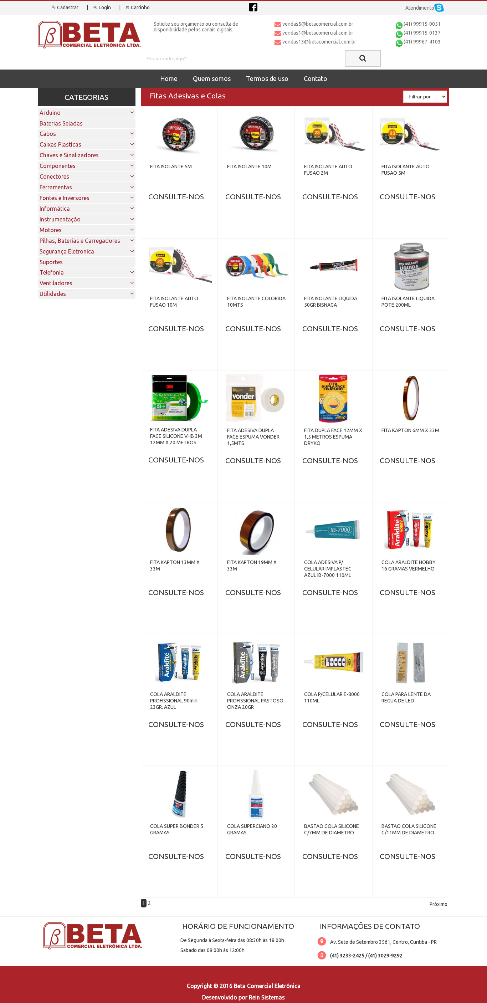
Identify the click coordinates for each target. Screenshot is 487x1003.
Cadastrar (67, 7)
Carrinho (140, 7)
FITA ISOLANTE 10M (249, 166)
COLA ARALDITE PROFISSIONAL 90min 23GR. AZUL (174, 700)
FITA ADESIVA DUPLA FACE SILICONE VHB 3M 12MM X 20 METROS (176, 436)
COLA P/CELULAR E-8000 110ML (332, 697)
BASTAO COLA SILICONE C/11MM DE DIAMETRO (408, 829)
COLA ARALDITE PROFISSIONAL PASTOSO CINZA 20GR (255, 700)
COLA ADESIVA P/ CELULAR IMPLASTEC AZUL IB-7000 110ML (328, 568)
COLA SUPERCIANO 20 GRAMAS (252, 829)
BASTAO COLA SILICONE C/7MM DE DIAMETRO (331, 829)
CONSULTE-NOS (176, 196)
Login (105, 7)
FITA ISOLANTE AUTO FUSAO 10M (174, 302)
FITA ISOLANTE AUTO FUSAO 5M (405, 170)
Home (169, 78)
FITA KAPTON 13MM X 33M (175, 565)
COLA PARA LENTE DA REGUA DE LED (406, 697)
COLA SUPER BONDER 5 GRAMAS (176, 829)
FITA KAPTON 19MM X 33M (252, 565)
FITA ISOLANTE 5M (171, 166)
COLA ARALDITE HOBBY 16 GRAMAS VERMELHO (408, 565)
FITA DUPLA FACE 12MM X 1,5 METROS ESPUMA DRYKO (333, 437)
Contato (315, 78)
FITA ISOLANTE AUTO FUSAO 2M (328, 170)
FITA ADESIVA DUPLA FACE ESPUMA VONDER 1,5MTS (253, 437)
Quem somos (212, 78)
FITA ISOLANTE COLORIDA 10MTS (256, 302)
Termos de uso (267, 78)
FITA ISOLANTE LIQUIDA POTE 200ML (408, 302)
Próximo (438, 904)
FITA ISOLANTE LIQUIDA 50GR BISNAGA (330, 302)
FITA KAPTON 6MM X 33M (410, 430)
